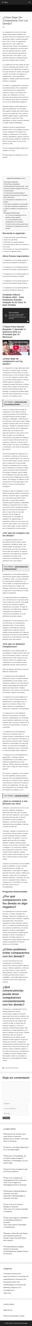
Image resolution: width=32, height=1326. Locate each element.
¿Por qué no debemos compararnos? (15, 206)
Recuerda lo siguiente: (10, 182)
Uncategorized (8, 1290)
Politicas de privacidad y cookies (13, 1316)
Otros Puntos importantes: (11, 184)
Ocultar (23, 178)
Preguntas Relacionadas (11, 213)
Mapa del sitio (7, 1310)
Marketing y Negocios (10, 1287)
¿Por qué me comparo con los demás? (15, 204)
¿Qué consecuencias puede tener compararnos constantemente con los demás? (17, 226)
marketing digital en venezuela (13, 1285)
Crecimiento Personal (11, 1068)
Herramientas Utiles (9, 1282)
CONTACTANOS (8, 1304)
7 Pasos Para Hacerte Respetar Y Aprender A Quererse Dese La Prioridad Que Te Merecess (15, 195)
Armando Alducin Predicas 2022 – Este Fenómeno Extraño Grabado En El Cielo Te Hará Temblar (15, 189)
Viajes (5, 1293)
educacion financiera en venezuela (14, 1276)
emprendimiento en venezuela (12, 1279)
